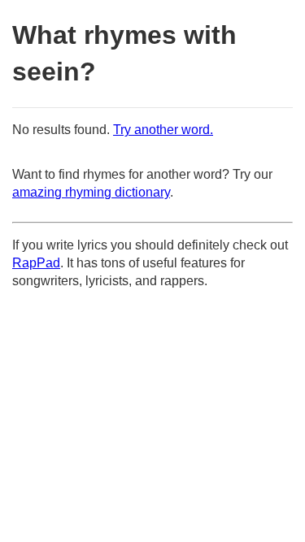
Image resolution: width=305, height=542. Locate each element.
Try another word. (163, 130)
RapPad (36, 263)
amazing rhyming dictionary (91, 192)
